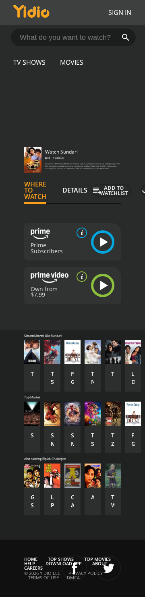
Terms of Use (43, 577)
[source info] (80, 233)
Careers (33, 568)
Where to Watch (35, 190)
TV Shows (29, 62)
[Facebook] (74, 568)
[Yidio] (31, 12)
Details (74, 190)
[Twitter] (108, 568)
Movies (71, 62)
